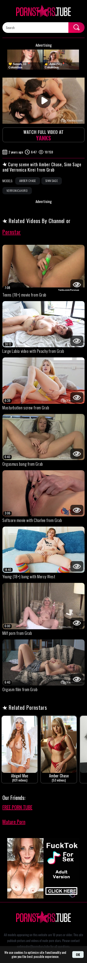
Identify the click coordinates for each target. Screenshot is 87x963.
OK (78, 954)
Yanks (43, 135)
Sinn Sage (51, 181)
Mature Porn (13, 821)
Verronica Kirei (17, 190)
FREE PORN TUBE (17, 807)
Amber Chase (27, 181)
